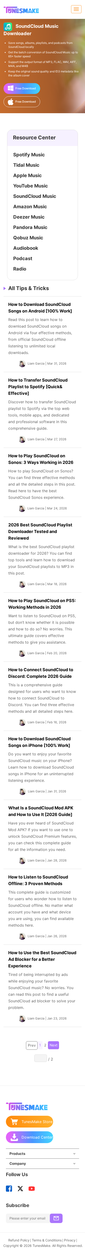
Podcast (22, 258)
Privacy (70, 1240)
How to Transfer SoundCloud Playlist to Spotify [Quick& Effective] (38, 387)
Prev (32, 1045)
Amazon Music (30, 206)
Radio (19, 269)
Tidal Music (26, 165)
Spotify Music (29, 155)
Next (53, 1045)
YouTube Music (30, 186)
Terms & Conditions (47, 1240)
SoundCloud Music (34, 196)
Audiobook (25, 248)
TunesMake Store (36, 1121)
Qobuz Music (28, 238)
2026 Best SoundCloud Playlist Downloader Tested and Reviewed (40, 531)
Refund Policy (19, 1240)
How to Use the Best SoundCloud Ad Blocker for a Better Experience (42, 959)
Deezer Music (29, 217)
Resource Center (34, 137)
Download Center (37, 1137)
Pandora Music (30, 227)
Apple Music (27, 175)
